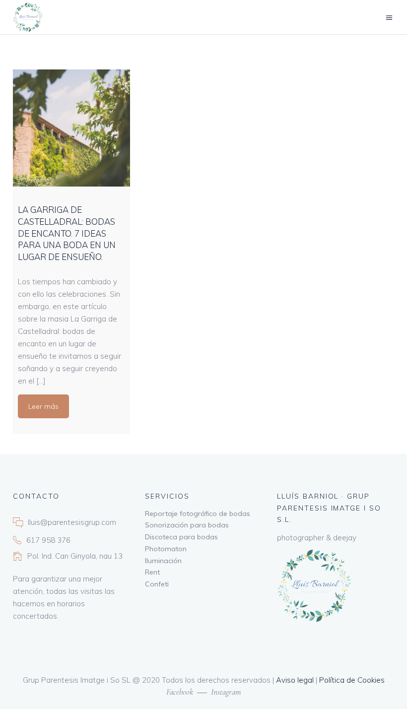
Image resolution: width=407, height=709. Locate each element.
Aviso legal (295, 680)
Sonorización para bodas (187, 524)
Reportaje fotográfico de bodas (197, 513)
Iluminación (163, 560)
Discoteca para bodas (181, 536)
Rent (152, 572)
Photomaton (166, 548)
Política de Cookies (352, 680)
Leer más (43, 406)
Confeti (157, 584)
